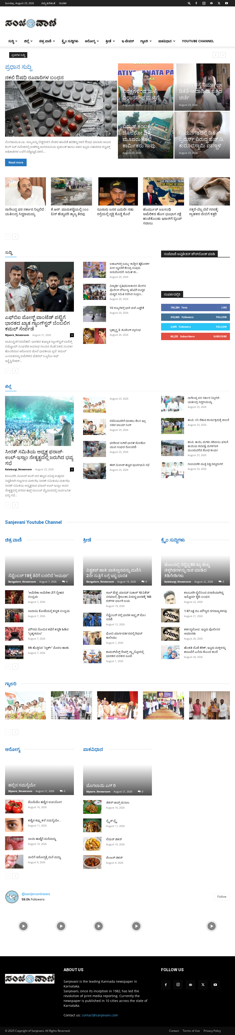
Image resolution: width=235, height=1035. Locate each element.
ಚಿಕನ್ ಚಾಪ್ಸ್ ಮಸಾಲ (117, 802)
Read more (15, 162)
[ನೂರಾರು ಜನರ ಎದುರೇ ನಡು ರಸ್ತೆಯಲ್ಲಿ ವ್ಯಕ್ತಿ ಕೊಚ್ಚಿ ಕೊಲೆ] (117, 191)
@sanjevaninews (36, 894)
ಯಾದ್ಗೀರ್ (191, 387)
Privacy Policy (212, 1031)
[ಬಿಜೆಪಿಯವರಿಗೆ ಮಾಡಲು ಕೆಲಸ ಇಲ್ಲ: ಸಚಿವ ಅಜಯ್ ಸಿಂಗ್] (94, 427)
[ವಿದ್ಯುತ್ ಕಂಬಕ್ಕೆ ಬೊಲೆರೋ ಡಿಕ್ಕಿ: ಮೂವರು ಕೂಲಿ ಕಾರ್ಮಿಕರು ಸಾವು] (145, 135)
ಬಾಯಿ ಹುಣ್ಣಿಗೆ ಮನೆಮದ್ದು (42, 838)
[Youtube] (226, 3)
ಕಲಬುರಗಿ (74, 387)
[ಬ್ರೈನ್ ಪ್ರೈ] (92, 825)
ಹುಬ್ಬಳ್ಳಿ (59, 387)
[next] (223, 55)
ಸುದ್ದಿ (8, 252)
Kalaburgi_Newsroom (18, 469)
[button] (189, 3)
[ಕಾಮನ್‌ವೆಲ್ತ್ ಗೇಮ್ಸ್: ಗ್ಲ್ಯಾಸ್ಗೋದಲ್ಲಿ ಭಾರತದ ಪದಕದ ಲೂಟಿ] (92, 656)
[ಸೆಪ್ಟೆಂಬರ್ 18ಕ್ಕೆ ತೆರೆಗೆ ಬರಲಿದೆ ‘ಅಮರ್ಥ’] (39, 566)
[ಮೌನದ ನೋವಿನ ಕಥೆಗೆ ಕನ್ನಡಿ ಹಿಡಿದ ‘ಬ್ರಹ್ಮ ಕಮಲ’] (14, 634)
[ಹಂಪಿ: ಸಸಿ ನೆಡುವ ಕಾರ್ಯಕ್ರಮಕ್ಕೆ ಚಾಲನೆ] (172, 426)
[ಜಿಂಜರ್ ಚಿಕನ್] (92, 862)
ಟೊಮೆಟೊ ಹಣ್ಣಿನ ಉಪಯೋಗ (45, 802)
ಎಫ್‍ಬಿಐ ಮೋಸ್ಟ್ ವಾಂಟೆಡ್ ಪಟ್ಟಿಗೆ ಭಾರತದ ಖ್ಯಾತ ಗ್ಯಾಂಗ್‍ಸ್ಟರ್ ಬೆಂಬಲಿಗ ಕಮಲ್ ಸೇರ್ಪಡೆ (37, 323)
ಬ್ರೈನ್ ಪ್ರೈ (111, 821)
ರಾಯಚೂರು (105, 387)
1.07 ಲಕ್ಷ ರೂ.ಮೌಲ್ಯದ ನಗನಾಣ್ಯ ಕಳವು (205, 611)
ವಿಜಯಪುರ (173, 387)
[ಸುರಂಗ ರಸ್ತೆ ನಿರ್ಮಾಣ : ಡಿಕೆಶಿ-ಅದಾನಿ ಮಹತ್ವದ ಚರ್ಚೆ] (202, 87)
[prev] (215, 55)
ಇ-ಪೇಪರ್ (128, 41)
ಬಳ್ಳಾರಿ (88, 387)
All (80, 252)
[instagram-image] (23, 925)
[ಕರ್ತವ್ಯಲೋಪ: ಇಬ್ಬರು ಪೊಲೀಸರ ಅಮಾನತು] (170, 634)
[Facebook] (196, 3)
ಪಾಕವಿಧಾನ (165, 41)
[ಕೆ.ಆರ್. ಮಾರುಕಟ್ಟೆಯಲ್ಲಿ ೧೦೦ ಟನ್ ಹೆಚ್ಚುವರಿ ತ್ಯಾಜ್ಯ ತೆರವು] (71, 191)
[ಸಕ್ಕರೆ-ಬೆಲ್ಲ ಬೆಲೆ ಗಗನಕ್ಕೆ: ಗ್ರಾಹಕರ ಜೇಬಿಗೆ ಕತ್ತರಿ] (209, 191)
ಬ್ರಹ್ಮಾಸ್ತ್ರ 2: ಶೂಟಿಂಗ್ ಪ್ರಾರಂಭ (125, 330)
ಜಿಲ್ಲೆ (26, 41)
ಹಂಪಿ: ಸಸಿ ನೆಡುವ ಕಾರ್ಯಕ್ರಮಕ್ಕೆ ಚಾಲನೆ (208, 420)
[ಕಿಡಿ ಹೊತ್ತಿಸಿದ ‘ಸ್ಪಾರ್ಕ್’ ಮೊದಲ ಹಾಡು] (14, 652)
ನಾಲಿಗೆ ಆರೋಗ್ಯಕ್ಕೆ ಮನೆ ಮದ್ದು (44, 857)
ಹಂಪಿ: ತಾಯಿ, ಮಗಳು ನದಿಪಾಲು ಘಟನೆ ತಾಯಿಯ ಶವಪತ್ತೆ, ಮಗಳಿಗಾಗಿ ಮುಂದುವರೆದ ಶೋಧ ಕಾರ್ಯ (208, 446)
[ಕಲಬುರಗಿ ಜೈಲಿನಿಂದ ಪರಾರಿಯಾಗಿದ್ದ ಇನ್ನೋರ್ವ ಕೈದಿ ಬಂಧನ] (170, 597)
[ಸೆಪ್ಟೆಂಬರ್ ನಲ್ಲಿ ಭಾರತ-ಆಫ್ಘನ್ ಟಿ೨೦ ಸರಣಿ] (92, 619)
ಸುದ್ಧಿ (11, 41)
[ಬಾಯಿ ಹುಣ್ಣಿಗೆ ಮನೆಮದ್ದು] (14, 843)
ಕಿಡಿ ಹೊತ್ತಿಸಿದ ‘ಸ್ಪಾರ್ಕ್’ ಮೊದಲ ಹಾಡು (48, 647)
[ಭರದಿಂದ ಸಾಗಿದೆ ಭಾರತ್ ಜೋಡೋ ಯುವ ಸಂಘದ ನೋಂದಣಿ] (94, 449)
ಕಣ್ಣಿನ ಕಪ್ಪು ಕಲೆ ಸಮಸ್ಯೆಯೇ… (44, 820)
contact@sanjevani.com (100, 1015)
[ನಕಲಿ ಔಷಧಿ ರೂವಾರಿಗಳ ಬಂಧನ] (61, 109)
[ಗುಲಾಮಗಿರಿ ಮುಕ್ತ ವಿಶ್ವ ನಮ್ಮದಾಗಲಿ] (172, 470)
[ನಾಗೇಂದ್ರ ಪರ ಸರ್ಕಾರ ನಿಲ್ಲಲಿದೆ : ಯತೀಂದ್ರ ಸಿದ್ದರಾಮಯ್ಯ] (25, 191)
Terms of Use (191, 1031)
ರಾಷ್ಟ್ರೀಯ (115, 252)
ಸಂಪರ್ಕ (63, 3)
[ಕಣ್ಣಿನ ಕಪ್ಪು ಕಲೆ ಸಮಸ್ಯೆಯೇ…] (14, 825)
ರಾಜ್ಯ (129, 252)
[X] (218, 3)
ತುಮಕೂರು (139, 387)
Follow (221, 317)
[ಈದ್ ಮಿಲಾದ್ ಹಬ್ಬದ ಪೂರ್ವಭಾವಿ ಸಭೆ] (94, 471)
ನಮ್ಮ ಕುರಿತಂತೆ (48, 3)
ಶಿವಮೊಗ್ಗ (156, 387)
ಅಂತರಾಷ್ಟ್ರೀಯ (96, 252)
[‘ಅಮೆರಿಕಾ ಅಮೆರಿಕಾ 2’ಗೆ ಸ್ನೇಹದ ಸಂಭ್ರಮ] (14, 597)
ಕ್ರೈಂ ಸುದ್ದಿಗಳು (70, 41)
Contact (174, 1031)
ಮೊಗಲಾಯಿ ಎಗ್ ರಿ (101, 785)
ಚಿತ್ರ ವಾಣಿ (45, 41)
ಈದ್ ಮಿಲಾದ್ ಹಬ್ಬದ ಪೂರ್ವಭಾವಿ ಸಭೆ (129, 465)
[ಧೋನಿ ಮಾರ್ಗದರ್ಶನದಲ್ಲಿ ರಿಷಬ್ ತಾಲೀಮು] (92, 638)
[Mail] (211, 3)
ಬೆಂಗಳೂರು (25, 387)
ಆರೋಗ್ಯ (90, 41)
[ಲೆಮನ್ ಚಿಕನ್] (92, 844)
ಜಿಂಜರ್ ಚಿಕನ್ (114, 857)
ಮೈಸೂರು (122, 387)
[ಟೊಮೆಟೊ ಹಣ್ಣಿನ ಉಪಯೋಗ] (14, 806)
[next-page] (15, 237)
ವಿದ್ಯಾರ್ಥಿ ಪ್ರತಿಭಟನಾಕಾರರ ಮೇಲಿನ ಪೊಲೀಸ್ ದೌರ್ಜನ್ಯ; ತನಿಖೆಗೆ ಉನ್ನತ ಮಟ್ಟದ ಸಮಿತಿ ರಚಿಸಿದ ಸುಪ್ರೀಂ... (128, 290)
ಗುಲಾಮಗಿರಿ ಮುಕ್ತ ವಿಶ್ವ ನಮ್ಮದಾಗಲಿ (205, 464)
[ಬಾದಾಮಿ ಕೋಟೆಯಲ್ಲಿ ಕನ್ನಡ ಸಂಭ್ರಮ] (14, 615)
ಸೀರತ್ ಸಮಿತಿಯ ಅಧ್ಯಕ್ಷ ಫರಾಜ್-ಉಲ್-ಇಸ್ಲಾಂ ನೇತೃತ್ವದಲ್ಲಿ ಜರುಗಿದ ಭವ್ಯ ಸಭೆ (39, 457)
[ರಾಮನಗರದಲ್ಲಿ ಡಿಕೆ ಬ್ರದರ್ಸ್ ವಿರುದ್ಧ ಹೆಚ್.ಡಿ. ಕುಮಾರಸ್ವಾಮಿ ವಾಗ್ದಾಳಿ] (202, 135)
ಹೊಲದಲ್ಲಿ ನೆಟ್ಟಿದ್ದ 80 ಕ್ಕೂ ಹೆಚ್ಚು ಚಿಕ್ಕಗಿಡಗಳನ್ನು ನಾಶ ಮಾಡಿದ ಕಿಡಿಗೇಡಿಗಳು (187, 570)
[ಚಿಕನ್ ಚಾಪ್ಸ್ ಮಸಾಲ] (92, 807)
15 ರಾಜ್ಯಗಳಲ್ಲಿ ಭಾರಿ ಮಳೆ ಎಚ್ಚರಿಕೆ (127, 308)
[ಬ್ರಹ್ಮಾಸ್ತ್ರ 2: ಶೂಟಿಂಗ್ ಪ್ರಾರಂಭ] (94, 336)
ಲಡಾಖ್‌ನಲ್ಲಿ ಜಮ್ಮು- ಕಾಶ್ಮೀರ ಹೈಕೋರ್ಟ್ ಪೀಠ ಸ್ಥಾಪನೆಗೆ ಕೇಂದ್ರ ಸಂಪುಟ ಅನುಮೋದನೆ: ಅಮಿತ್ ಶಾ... (130, 268)
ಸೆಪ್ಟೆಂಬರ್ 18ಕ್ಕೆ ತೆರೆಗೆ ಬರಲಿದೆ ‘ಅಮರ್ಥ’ (38, 575)
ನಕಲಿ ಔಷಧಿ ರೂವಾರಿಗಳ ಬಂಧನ (34, 77)
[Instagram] (203, 3)
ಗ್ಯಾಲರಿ (144, 41)
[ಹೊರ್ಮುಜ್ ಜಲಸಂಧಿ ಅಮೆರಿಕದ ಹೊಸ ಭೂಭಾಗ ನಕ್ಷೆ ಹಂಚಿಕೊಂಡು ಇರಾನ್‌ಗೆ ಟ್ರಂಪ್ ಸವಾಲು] (163, 191)
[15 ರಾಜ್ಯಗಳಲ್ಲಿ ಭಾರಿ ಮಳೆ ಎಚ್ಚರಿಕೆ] (94, 314)
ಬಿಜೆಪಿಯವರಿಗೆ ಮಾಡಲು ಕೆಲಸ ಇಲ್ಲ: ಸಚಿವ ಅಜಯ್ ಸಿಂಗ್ (67, 55)
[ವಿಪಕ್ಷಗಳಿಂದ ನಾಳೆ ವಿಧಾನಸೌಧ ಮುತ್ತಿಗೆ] (145, 87)
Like (224, 307)
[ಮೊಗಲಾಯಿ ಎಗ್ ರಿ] (117, 776)
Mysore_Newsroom (17, 335)
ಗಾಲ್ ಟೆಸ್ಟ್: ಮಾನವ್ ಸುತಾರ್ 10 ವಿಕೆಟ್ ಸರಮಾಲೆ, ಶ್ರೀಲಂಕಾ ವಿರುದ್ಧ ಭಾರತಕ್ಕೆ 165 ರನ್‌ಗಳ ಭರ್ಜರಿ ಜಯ (128, 597)
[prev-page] (8, 237)
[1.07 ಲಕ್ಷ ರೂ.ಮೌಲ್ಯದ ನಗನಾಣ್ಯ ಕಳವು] (170, 615)
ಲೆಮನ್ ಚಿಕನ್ (114, 839)
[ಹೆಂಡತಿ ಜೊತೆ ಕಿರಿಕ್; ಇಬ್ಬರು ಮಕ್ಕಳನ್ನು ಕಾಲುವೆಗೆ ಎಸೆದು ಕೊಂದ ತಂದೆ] (170, 652)
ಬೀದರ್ (206, 387)
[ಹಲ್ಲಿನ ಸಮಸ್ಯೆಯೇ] (39, 776)
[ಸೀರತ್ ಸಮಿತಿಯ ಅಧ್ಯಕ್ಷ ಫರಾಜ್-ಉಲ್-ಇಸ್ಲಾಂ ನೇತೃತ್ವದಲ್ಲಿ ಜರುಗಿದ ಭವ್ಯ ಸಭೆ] (39, 421)
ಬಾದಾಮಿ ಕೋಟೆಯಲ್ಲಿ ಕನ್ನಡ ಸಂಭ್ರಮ (49, 611)
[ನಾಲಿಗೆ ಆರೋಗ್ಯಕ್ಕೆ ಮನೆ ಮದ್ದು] (14, 862)
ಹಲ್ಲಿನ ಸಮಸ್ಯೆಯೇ (22, 785)
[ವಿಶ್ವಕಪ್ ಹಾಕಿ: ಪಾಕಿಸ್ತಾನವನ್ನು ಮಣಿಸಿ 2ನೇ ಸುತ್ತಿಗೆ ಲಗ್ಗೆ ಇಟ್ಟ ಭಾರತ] (117, 566)
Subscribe (220, 336)
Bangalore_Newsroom (22, 581)
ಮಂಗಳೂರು (43, 387)
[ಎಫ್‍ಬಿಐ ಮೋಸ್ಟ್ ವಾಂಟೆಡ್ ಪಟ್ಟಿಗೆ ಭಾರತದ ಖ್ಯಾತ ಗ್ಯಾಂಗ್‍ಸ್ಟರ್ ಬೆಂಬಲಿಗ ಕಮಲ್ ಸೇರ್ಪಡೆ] (39, 287)
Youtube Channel (198, 41)
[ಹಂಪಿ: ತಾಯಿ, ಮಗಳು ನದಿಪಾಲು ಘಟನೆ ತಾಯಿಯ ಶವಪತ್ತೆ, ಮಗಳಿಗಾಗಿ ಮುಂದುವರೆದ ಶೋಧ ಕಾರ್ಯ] (172, 448)
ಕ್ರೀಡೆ (108, 41)
